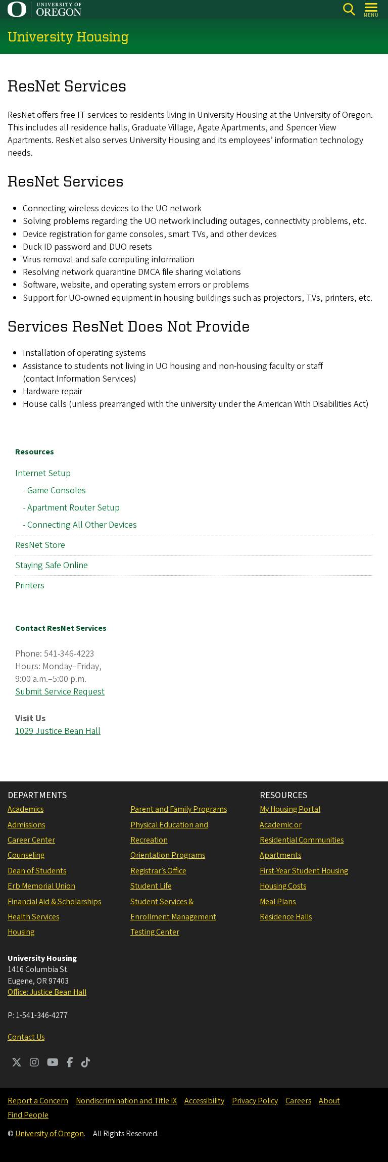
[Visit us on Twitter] (17, 1063)
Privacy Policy (255, 1100)
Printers (29, 585)
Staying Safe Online (51, 565)
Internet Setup (43, 473)
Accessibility (204, 1100)
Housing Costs (283, 886)
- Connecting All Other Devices (80, 525)
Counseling (26, 855)
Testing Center (154, 932)
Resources (34, 451)
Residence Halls (286, 916)
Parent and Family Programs (178, 809)
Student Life (151, 886)
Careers (298, 1100)
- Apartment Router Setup (71, 507)
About (329, 1100)
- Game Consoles (54, 490)
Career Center (31, 840)
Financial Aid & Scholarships (54, 901)
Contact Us (26, 1037)
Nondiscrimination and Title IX (126, 1100)
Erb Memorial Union (41, 886)
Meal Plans (278, 901)
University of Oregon (49, 1133)
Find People (28, 1115)
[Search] (349, 9)
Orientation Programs (167, 855)
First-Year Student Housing (304, 870)
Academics (25, 809)
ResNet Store (40, 545)
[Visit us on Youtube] (53, 1063)
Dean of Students (37, 870)
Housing (21, 932)
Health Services (33, 916)
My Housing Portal (290, 809)
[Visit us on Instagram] (34, 1063)
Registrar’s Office (158, 870)
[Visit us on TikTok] (85, 1063)
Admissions (26, 824)
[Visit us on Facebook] (70, 1063)
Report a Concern (38, 1100)
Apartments (280, 855)
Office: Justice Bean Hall (47, 992)
